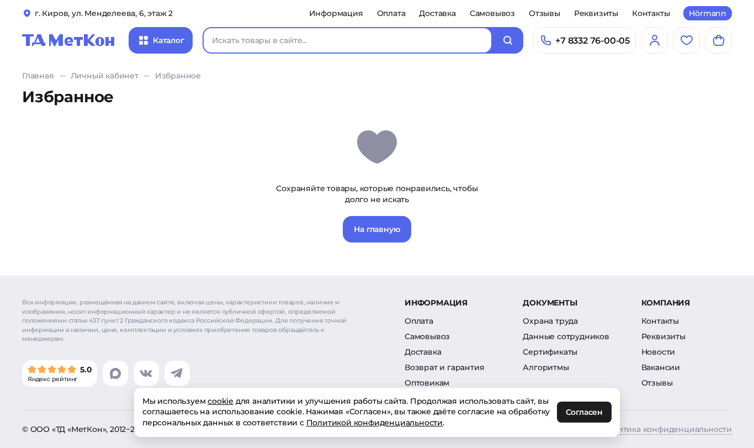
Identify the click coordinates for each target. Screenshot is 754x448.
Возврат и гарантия (444, 367)
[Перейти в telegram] (177, 373)
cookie (220, 401)
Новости (658, 352)
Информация (336, 13)
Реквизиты (596, 13)
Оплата (391, 13)
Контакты (651, 13)
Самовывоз (492, 13)
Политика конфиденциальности (666, 429)
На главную (377, 229)
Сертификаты (550, 352)
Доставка (437, 13)
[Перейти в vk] (146, 373)
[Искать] (507, 40)
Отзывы (544, 13)
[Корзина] (718, 40)
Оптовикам (427, 383)
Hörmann (707, 13)
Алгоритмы (546, 367)
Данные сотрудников (566, 336)
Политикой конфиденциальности (374, 423)
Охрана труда (550, 321)
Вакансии (660, 367)
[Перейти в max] (115, 373)
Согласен (584, 413)
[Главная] (68, 40)
